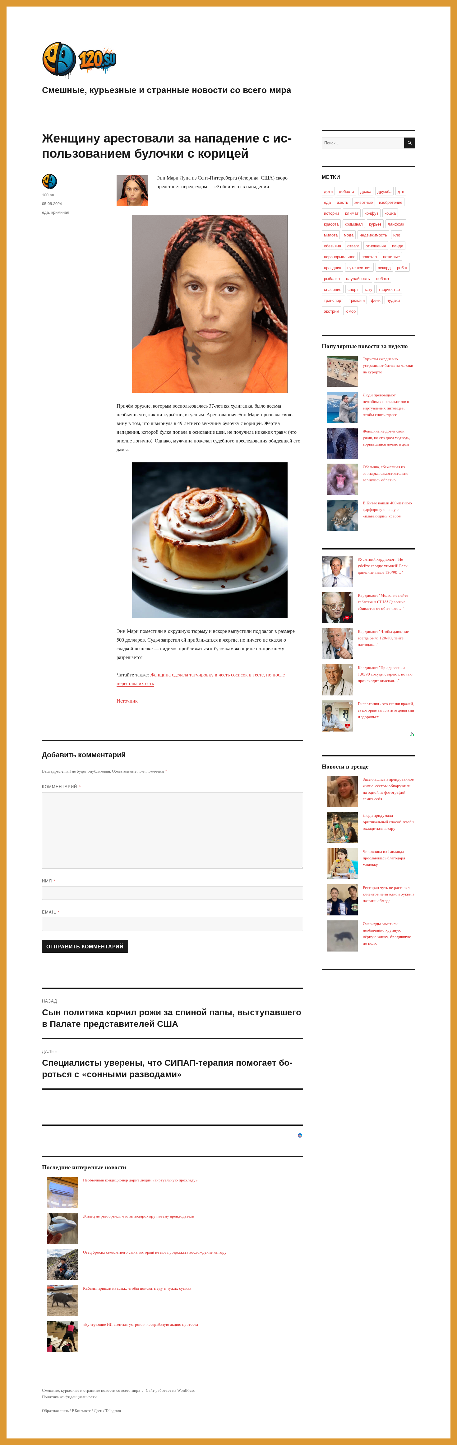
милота (331, 235)
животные (363, 202)
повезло (369, 257)
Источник (127, 700)
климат (351, 213)
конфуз (371, 213)
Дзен (98, 1410)
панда (397, 246)
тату (368, 289)
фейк (376, 300)
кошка (390, 213)
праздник (332, 267)
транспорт (333, 300)
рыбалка (332, 278)
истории (331, 213)
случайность (358, 278)
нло (396, 235)
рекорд (384, 267)
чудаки (393, 300)
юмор (350, 311)
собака (382, 278)
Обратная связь (55, 1410)
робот (402, 267)
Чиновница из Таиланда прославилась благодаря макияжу (384, 858)
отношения (376, 246)
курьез (375, 224)
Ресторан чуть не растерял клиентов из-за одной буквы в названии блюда (388, 894)
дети (328, 191)
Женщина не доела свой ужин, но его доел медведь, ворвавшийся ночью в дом (386, 437)
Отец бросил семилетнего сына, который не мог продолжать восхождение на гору (155, 1252)
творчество (389, 289)
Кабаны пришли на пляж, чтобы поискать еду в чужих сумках (137, 1288)
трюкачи (357, 300)
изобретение (390, 202)
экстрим (331, 311)
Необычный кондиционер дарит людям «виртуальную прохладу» (140, 1180)
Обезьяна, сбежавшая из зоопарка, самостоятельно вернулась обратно (386, 473)
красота (331, 224)
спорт (353, 289)
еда (45, 212)
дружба (384, 191)
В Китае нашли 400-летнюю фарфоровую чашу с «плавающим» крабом (387, 509)
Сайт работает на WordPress (170, 1390)
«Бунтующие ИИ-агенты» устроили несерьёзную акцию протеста (140, 1324)
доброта (346, 191)
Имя (49, 881)
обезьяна (332, 246)
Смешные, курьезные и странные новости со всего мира (166, 89)
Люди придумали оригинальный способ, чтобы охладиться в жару (388, 821)
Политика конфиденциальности (69, 1397)
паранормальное (339, 257)
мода (348, 235)
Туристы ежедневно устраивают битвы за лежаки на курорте (388, 365)
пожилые (391, 257)
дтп (401, 191)
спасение (332, 289)
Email (51, 912)
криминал (60, 212)
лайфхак (396, 224)
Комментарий (61, 786)
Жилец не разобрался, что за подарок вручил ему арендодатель (138, 1216)
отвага (353, 246)
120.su (48, 195)
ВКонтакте (81, 1410)
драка (365, 191)
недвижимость (373, 235)
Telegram (113, 1410)
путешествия (359, 267)
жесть (342, 202)
